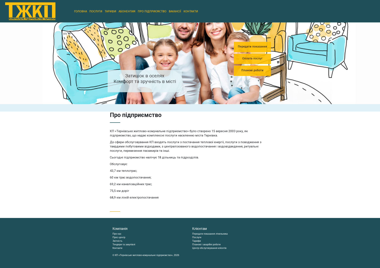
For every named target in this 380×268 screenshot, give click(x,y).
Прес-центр (119, 237)
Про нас (117, 234)
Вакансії (175, 11)
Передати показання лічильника (210, 234)
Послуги (95, 11)
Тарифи (110, 11)
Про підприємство (152, 11)
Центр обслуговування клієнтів (209, 248)
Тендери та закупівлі (124, 244)
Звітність (117, 241)
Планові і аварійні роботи (206, 244)
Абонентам (127, 11)
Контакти (190, 11)
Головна (80, 11)
